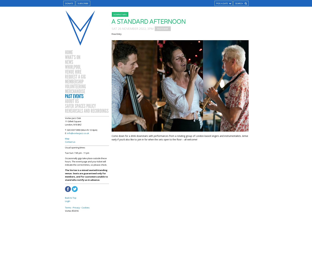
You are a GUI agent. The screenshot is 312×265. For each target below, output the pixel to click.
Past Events (74, 96)
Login (67, 201)
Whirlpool (73, 67)
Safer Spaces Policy (80, 106)
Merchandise (75, 91)
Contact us (70, 141)
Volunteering (75, 86)
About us (72, 101)
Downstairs (120, 14)
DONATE (69, 3)
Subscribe (83, 3)
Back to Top (70, 197)
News (69, 62)
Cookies (86, 207)
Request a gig (75, 77)
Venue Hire (73, 72)
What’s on (72, 57)
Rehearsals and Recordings (87, 111)
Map (67, 138)
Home (69, 52)
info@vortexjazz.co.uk (78, 133)
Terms (68, 207)
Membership (74, 81)
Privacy (76, 207)
